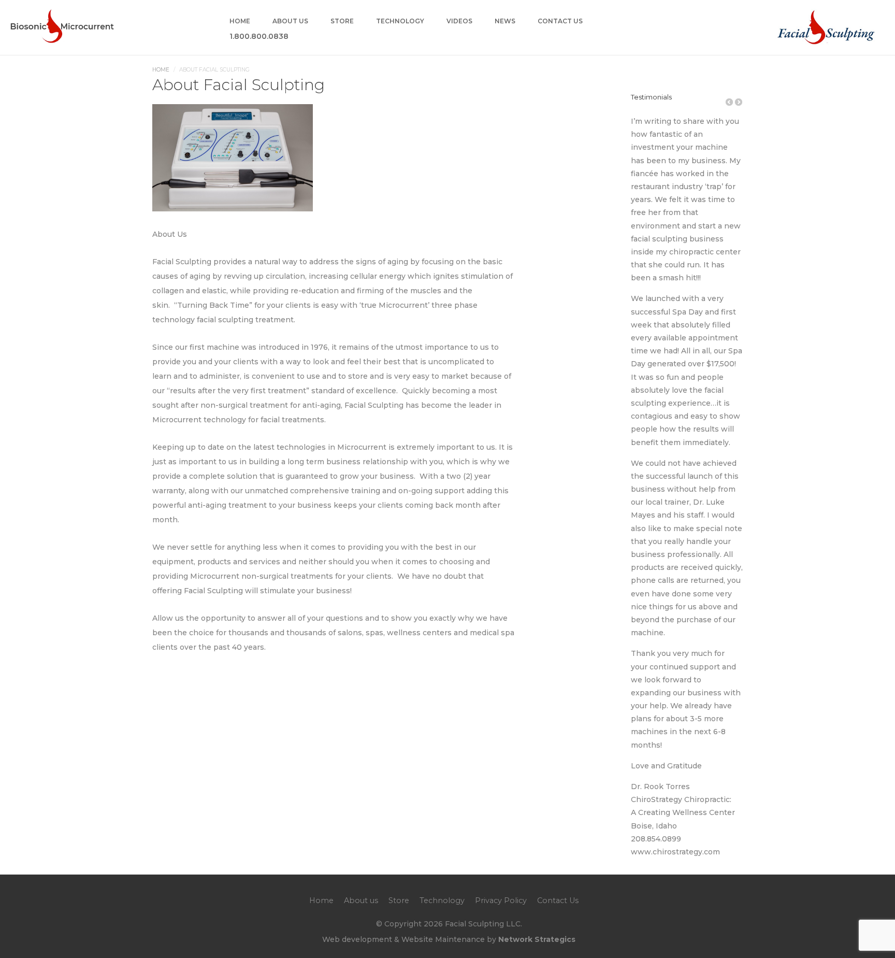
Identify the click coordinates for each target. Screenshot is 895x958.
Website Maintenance (443, 939)
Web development (357, 939)
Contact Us (560, 21)
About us (290, 21)
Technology (400, 21)
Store (342, 21)
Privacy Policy (501, 900)
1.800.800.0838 (258, 37)
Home (239, 21)
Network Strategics (536, 939)
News (505, 21)
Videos (459, 21)
